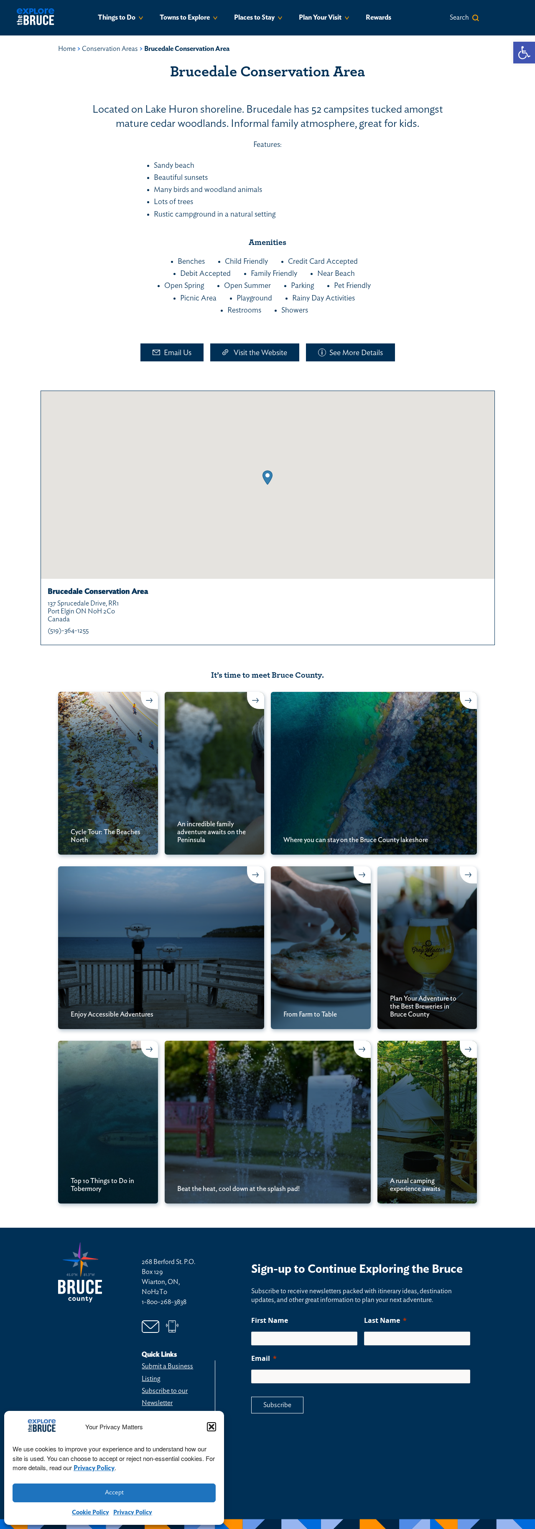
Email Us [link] (177, 353)
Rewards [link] (378, 17)
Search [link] (459, 17)
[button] (211, 1427)
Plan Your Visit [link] (320, 17)
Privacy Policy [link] (94, 1468)
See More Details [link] (356, 353)
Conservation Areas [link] (110, 48)
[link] (524, 52)
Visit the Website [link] (260, 353)
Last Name (382, 1320)
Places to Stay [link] (254, 17)
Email (260, 1358)
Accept (114, 1492)
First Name (269, 1320)
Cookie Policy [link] (90, 1512)
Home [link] (67, 48)
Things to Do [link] (116, 17)
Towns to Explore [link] (185, 17)
